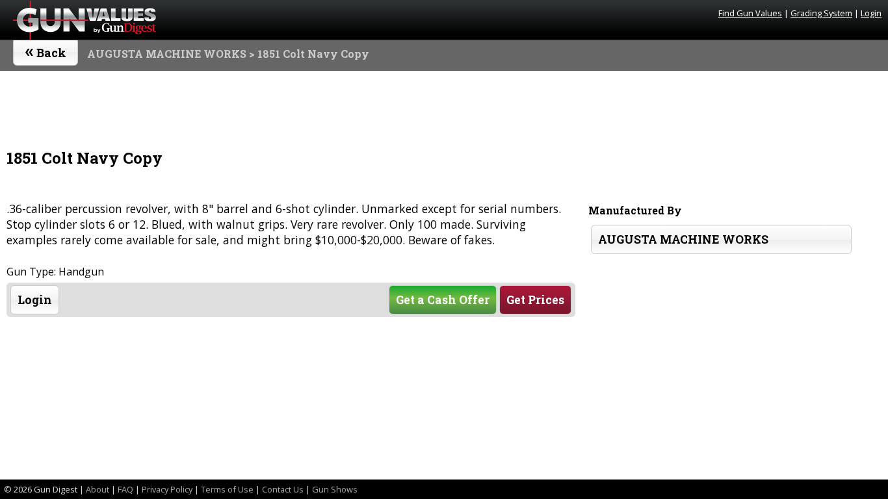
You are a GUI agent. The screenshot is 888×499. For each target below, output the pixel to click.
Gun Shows (335, 489)
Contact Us (283, 489)
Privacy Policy (167, 489)
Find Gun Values (750, 13)
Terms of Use (227, 489)
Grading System (821, 13)
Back (45, 50)
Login (871, 13)
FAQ (125, 489)
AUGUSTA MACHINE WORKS (166, 53)
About (97, 489)
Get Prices (535, 299)
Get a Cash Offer (443, 299)
